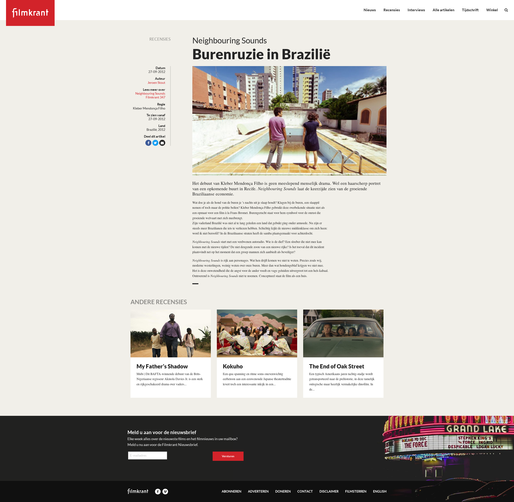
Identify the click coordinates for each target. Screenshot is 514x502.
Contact (305, 491)
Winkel (492, 10)
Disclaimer (329, 491)
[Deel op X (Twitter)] (155, 143)
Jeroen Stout (156, 82)
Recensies (391, 10)
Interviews (416, 10)
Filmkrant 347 (155, 97)
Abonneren (231, 491)
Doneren (283, 491)
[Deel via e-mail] (162, 143)
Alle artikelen (443, 10)
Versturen (228, 456)
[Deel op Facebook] (148, 143)
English (380, 491)
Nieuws (370, 10)
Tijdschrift (470, 10)
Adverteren (258, 491)
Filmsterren (355, 491)
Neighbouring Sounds (150, 93)
